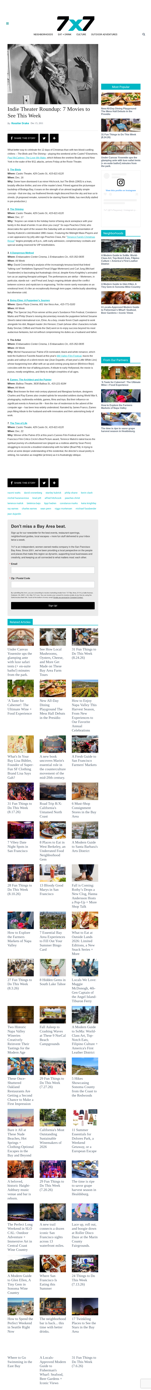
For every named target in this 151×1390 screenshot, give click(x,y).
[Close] (118, 658)
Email (36, 682)
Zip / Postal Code (42, 697)
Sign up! (75, 724)
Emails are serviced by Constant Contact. (90, 716)
